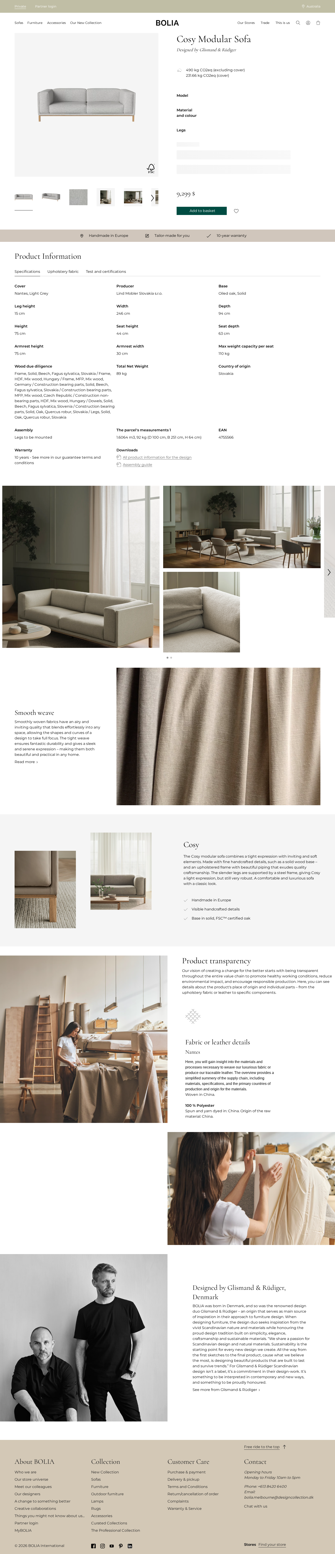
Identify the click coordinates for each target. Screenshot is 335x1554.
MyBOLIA (23, 1530)
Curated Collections (109, 1523)
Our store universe (31, 1479)
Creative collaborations (35, 1508)
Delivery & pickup (183, 1479)
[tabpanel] (167, 380)
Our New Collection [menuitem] (85, 23)
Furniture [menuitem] (34, 23)
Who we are (25, 1472)
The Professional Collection (115, 1530)
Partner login (45, 6)
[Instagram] (102, 1546)
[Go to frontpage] (167, 23)
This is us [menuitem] (283, 23)
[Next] (152, 197)
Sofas (96, 1479)
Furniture (99, 1487)
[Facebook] (93, 1546)
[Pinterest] (121, 1546)
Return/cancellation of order (193, 1494)
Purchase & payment (187, 1472)
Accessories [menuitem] (56, 23)
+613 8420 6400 (272, 1486)
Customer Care (188, 1461)
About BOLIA (34, 1461)
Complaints (178, 1501)
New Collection (105, 1472)
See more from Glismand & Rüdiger (225, 1390)
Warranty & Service (185, 1508)
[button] (167, 658)
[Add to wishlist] (236, 211)
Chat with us (255, 1506)
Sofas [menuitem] (19, 23)
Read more (25, 762)
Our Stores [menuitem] (246, 23)
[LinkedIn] (130, 1546)
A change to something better (42, 1501)
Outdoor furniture (107, 1494)
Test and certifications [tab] (106, 271)
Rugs (96, 1508)
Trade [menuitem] (265, 23)
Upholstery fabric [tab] (63, 271)
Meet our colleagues (33, 1487)
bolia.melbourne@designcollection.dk (278, 1497)
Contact (255, 1461)
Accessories (101, 1516)
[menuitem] (298, 23)
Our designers (27, 1494)
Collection (105, 1461)
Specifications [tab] (27, 271)
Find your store (272, 1544)
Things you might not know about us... (50, 1516)
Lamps (97, 1501)
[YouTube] (111, 1546)
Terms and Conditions (188, 1487)
